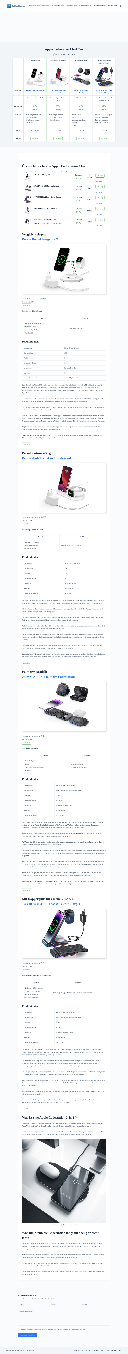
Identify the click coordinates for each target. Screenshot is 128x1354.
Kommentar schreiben (27, 1311)
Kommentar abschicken (27, 1335)
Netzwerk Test (34, 6)
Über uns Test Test (80, 1350)
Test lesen (99, 181)
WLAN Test (45, 6)
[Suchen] (121, 6)
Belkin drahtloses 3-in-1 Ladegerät (46, 458)
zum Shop (35, 138)
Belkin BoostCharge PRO (40, 239)
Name (22, 1304)
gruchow (31, 1350)
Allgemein (71, 54)
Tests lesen (35, 110)
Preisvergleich (34, 133)
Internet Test (72, 6)
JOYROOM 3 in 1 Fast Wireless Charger (51, 904)
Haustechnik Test (58, 6)
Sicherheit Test (99, 6)
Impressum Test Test (96, 1350)
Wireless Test (112, 6)
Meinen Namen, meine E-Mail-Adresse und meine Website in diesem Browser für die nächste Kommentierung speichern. (52, 1329)
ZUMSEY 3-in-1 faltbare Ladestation (48, 677)
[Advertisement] (64, 27)
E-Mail (53, 1304)
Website (84, 1304)
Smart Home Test (85, 6)
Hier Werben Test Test (114, 1350)
